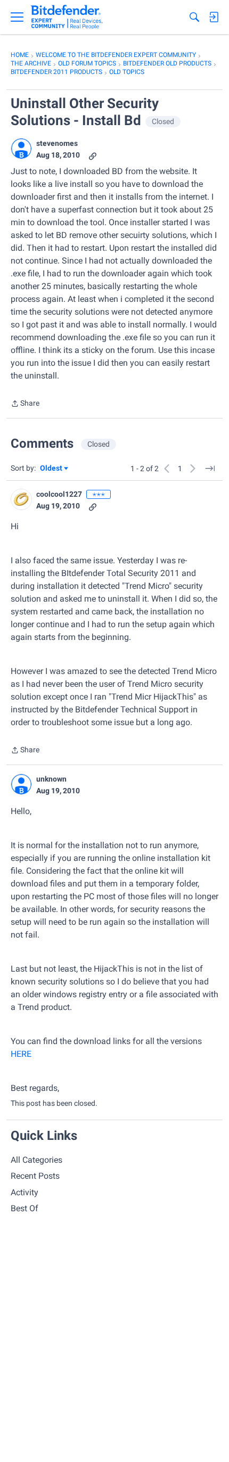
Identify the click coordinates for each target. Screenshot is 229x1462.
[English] (67, 17)
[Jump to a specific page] (209, 468)
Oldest (51, 469)
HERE (21, 1054)
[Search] (194, 17)
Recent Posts (35, 1176)
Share (25, 404)
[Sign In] (213, 17)
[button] (21, 148)
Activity (24, 1192)
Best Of (24, 1208)
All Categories (36, 1160)
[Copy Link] (92, 155)
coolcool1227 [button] (59, 494)
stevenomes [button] (57, 143)
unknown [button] (51, 779)
